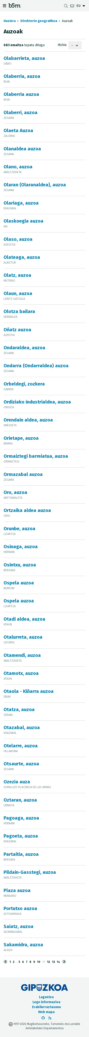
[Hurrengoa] (64, 962)
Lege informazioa (46, 1002)
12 (48, 962)
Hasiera (10, 21)
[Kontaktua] (72, 6)
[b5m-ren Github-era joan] (43, 1018)
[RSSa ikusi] (49, 1018)
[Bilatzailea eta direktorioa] (66, 6)
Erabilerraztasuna (46, 1007)
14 (58, 962)
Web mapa (46, 1012)
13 (53, 962)
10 (38, 962)
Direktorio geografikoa (38, 21)
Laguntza (46, 997)
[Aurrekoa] (5, 962)
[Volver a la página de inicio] (14, 6)
